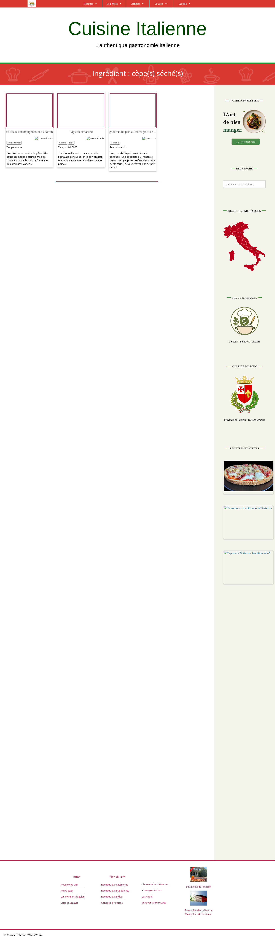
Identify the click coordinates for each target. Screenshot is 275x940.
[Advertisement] (244, 667)
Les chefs (112, 3)
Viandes (62, 142)
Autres (183, 3)
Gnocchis (115, 142)
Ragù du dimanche (81, 132)
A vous (159, 3)
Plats (71, 142)
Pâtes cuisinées (14, 142)
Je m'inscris (245, 141)
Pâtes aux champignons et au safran (29, 132)
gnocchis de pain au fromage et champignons (132, 132)
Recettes (88, 3)
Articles (135, 3)
